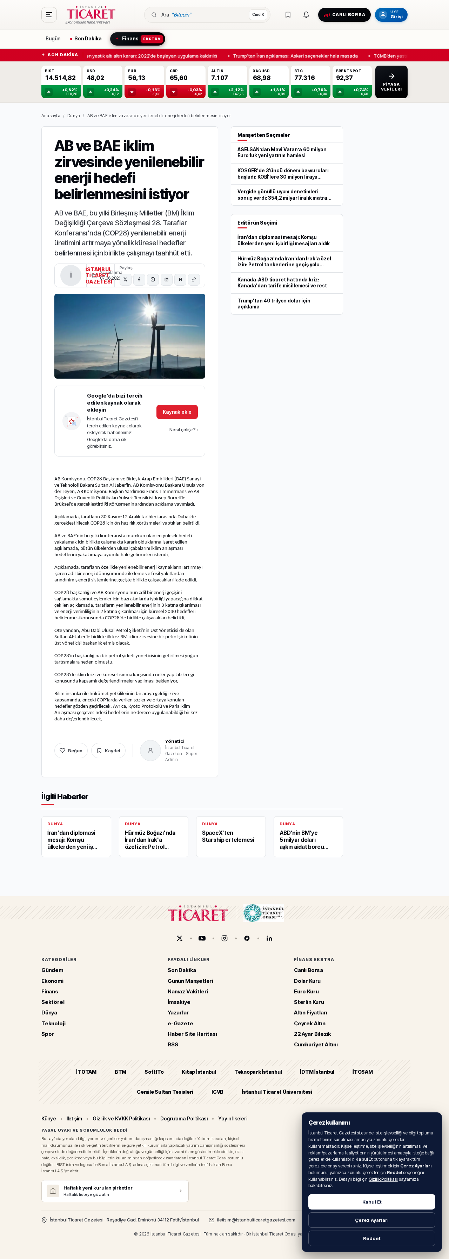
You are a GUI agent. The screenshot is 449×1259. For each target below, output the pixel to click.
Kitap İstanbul (199, 1072)
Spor (47, 1034)
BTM (120, 1072)
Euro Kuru (306, 991)
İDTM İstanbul (317, 1072)
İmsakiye (179, 1002)
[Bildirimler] (306, 14)
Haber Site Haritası (192, 1034)
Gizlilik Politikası (383, 1179)
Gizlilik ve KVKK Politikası (121, 1118)
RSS (173, 1044)
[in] (269, 938)
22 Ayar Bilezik (312, 1034)
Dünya (73, 115)
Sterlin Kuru (309, 1002)
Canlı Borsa (308, 970)
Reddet (372, 1238)
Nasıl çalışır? (183, 429)
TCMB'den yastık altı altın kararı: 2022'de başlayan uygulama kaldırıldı (140, 55)
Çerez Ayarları (372, 1220)
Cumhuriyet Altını (316, 1044)
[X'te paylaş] (126, 280)
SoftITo (154, 1072)
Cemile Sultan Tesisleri (165, 1092)
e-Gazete (180, 1023)
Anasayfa (50, 115)
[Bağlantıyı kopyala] (194, 280)
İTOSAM (363, 1072)
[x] (179, 938)
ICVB (217, 1092)
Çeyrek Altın (310, 1023)
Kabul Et (372, 1202)
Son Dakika (182, 970)
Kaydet (112, 750)
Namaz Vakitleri (188, 991)
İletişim (74, 1118)
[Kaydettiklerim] (288, 14)
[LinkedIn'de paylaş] (167, 280)
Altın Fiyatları (310, 1013)
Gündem (52, 970)
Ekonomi (52, 981)
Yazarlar (178, 1013)
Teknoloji (53, 1023)
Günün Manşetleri (190, 981)
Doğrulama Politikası (184, 1118)
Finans (49, 991)
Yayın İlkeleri (232, 1118)
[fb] (247, 938)
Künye (48, 1118)
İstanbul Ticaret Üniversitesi (277, 1092)
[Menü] (49, 14)
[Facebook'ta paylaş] (139, 280)
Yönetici (175, 741)
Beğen (75, 750)
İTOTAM (86, 1072)
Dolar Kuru (307, 981)
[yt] (202, 938)
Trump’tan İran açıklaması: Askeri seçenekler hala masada (292, 55)
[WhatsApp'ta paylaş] (153, 280)
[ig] (224, 938)
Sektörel (53, 1002)
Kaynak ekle (177, 412)
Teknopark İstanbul (258, 1072)
